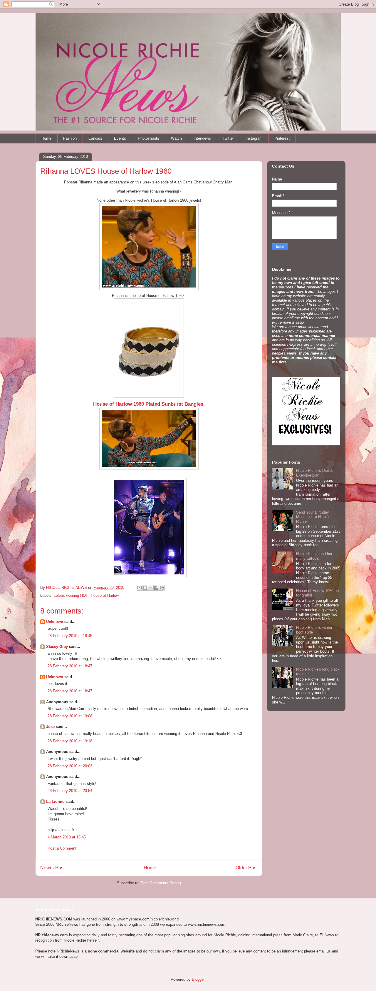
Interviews (202, 138)
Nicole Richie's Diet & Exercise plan (314, 472)
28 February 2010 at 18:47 (70, 666)
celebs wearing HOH (71, 595)
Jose (50, 726)
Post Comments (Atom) (161, 883)
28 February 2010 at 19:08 (70, 716)
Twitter (228, 138)
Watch (176, 138)
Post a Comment (62, 848)
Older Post (247, 867)
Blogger (198, 979)
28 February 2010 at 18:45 (70, 636)
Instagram (254, 138)
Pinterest (282, 138)
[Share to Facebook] (156, 588)
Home (46, 138)
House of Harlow (105, 595)
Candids (95, 138)
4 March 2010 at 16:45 (67, 837)
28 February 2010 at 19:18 (70, 741)
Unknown (54, 621)
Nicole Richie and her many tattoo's (314, 556)
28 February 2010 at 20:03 (70, 766)
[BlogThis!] (145, 588)
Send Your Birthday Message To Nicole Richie (312, 517)
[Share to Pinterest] (162, 588)
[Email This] (139, 588)
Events (120, 138)
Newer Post (52, 867)
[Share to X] (151, 588)
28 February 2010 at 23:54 (70, 790)
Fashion (70, 138)
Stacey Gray (57, 646)
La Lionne (55, 801)
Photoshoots (148, 138)
